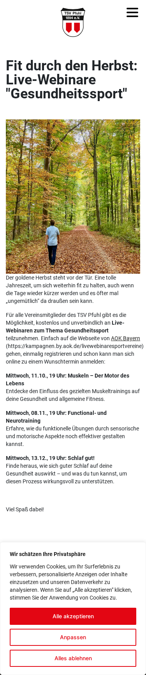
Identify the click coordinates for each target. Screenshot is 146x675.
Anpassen (73, 637)
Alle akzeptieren (73, 616)
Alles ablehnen (73, 658)
